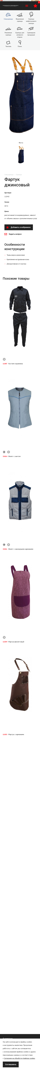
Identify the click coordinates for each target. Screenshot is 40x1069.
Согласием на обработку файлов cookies (19, 1058)
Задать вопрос (15, 234)
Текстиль (8, 46)
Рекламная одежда (8, 34)
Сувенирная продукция (31, 34)
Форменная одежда (20, 20)
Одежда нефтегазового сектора (31, 21)
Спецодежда (8, 19)
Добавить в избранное (21, 227)
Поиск (20, 46)
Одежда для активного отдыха (19, 35)
